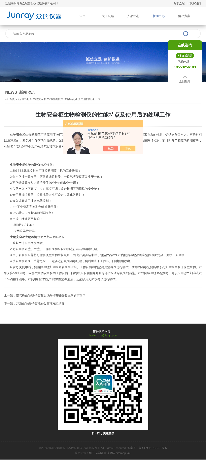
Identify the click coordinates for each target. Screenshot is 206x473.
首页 (82, 16)
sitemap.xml (123, 453)
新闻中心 (159, 16)
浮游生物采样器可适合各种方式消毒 (40, 303)
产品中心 (133, 16)
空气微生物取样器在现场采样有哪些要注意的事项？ (50, 295)
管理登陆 (109, 453)
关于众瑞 (179, 3)
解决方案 (184, 16)
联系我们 (195, 3)
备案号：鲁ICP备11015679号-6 (147, 448)
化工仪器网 (96, 453)
